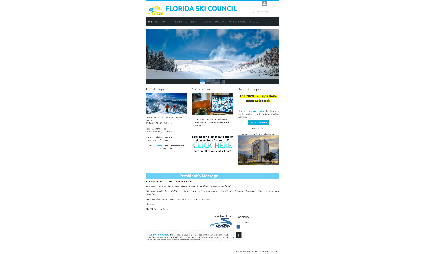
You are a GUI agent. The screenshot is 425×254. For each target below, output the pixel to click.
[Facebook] (238, 227)
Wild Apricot (252, 251)
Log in (264, 3)
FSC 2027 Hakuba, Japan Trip (159, 137)
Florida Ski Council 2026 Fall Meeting (211, 119)
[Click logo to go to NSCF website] (221, 227)
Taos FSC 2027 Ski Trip (156, 128)
